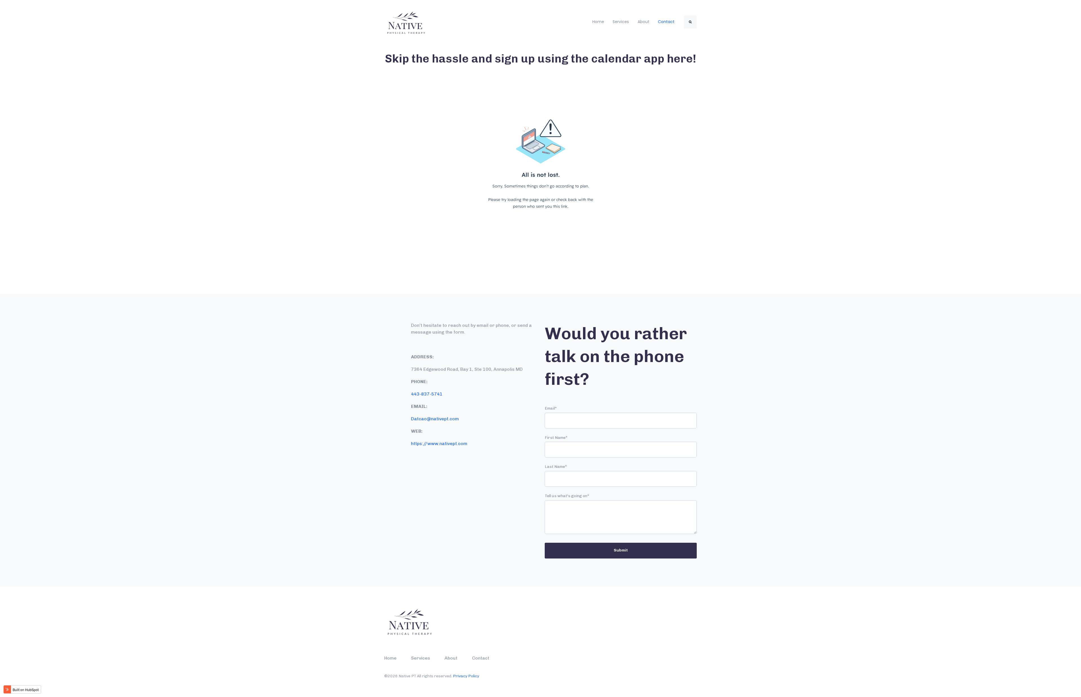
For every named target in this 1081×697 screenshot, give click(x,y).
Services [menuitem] (420, 658)
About (643, 21)
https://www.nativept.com (439, 443)
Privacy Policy (466, 676)
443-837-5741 (427, 394)
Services (621, 21)
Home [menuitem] (390, 658)
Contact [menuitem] (480, 658)
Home (598, 21)
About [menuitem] (451, 658)
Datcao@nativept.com (435, 418)
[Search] (690, 21)
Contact (666, 21)
